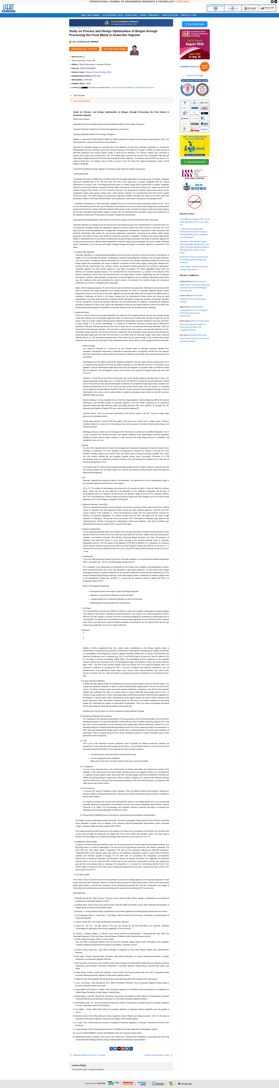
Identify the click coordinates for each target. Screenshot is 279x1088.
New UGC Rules (193, 75)
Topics (120, 15)
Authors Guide (131, 15)
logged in (85, 1069)
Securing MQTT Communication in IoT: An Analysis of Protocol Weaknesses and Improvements (194, 311)
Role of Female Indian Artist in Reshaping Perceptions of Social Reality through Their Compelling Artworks (194, 325)
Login (194, 15)
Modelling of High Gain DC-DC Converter (89, 1055)
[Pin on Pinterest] (123, 1049)
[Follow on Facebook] (272, 1)
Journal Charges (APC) (196, 162)
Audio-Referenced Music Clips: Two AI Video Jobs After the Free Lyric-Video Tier (194, 222)
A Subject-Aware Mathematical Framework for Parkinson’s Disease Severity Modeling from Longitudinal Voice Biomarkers (194, 233)
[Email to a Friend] (119, 1049)
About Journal (93, 15)
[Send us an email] (275, 1)
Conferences (153, 15)
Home (83, 15)
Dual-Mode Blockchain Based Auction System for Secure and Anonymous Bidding (194, 338)
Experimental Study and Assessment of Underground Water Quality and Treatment (194, 259)
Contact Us (185, 15)
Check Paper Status (196, 24)
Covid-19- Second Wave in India (157, 1055)
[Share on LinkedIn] (127, 1049)
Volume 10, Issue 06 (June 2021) (80, 28)
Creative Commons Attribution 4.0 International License (132, 87)
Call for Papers (109, 15)
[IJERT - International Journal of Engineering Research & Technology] (8, 8)
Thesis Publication (170, 15)
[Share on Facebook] (111, 1049)
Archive (143, 15)
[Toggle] (71, 95)
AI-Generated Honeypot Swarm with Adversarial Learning (193, 299)
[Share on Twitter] (115, 1049)
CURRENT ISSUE (188, 67)
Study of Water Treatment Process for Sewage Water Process (194, 268)
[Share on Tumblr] (131, 1049)
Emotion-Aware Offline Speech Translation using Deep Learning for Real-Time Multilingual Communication (195, 286)
